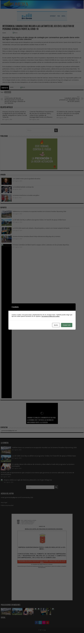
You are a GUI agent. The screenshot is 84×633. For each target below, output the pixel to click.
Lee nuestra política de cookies (50, 316)
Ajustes (56, 325)
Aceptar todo (67, 325)
